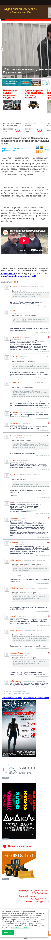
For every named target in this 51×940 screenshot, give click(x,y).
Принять (8, 932)
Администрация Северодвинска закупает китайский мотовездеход (34, 95)
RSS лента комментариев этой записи (17, 693)
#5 (11, 588)
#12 (11, 435)
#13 (11, 423)
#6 (11, 560)
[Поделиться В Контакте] (37, 147)
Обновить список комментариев (15, 691)
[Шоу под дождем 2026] (19, 756)
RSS (25, 938)
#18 (11, 311)
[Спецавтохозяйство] (19, 879)
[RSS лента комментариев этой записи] (15, 282)
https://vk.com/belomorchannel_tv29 (18, 276)
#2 (11, 653)
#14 (11, 412)
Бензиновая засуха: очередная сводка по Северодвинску (12, 95)
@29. (8, 273)
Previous (2, 49)
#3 (11, 630)
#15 (11, 383)
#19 (11, 286)
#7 (11, 542)
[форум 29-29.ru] (19, 778)
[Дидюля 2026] (19, 839)
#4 (11, 616)
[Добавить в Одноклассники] (37, 151)
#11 (11, 460)
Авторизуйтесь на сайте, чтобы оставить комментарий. (25, 698)
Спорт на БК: (6, 149)
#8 (11, 518)
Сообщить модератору (42, 306)
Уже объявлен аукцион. (30, 124)
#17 (11, 337)
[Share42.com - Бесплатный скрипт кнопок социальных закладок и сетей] (41, 151)
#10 (11, 474)
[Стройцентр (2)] (26, 86)
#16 (11, 356)
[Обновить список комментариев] (18, 282)
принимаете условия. (20, 927)
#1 (11, 681)
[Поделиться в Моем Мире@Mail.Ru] (41, 147)
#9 (11, 502)
